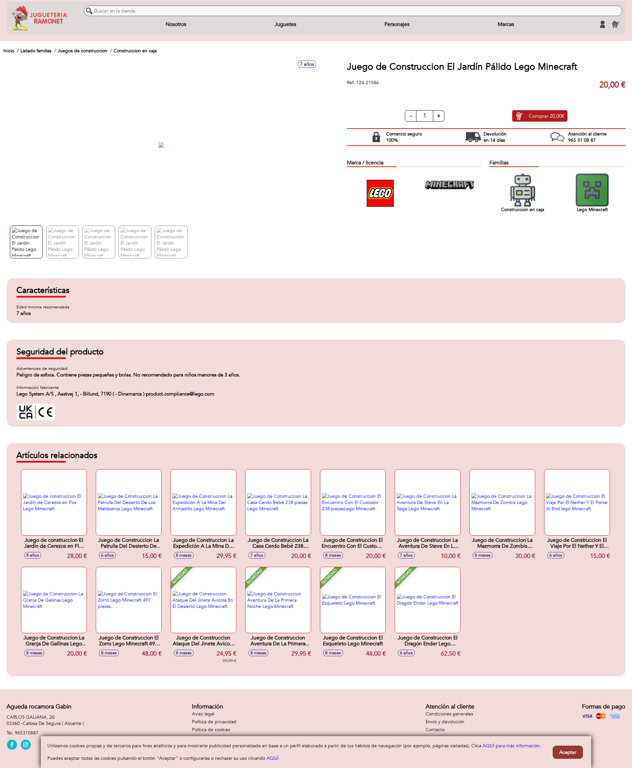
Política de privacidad (214, 722)
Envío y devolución (445, 722)
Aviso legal (203, 714)
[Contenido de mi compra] (615, 24)
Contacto (435, 730)
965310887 (27, 733)
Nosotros (176, 24)
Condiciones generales (449, 714)
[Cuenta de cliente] (602, 24)
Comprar (546, 116)
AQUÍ (272, 758)
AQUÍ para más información (511, 746)
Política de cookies (211, 730)
